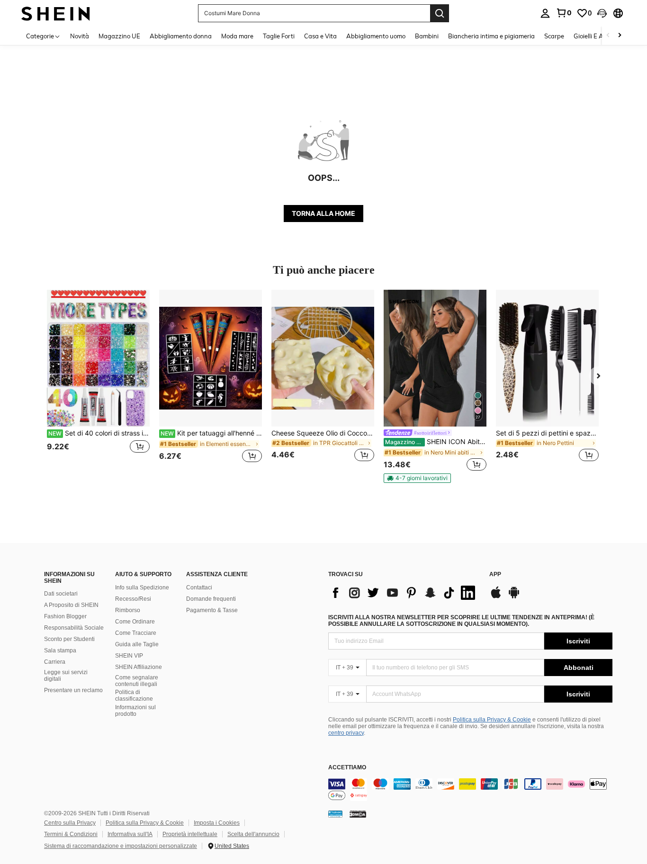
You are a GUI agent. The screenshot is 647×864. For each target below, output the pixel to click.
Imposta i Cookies (217, 822)
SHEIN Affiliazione (138, 667)
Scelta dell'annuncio (253, 834)
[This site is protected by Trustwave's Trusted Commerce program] (335, 814)
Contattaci (199, 587)
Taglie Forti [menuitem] (279, 36)
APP (495, 574)
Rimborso (127, 610)
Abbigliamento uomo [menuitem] (375, 36)
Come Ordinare (135, 621)
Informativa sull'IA (130, 834)
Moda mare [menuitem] (237, 36)
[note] (417, 478)
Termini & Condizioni (71, 834)
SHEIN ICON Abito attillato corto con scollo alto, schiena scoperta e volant (435, 441)
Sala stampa (60, 650)
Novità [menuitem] (79, 36)
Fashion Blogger (65, 616)
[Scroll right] (619, 36)
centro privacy (346, 733)
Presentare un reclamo (73, 690)
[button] (602, 13)
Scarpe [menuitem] (554, 36)
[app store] (496, 597)
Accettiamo (347, 768)
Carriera (54, 662)
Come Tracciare (135, 633)
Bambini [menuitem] (427, 36)
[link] (564, 12)
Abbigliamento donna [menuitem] (181, 36)
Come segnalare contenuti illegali (136, 680)
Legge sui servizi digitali (66, 675)
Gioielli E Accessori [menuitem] (599, 36)
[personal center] (545, 13)
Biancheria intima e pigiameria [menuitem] (491, 36)
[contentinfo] (470, 789)
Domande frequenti (211, 599)
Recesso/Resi (133, 599)
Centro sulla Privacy (70, 822)
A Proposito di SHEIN (71, 605)
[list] (404, 593)
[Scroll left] (608, 36)
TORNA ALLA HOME (323, 213)
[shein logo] (55, 13)
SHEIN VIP (129, 655)
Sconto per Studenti (69, 639)
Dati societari (61, 593)
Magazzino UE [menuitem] (119, 36)
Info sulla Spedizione (142, 587)
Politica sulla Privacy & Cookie (492, 719)
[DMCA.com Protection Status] (358, 814)
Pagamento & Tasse (212, 610)
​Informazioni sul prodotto (135, 710)
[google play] (514, 597)
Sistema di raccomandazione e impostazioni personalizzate (120, 846)
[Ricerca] (439, 13)
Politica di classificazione (134, 695)
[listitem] (98, 381)
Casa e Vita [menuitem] (320, 36)
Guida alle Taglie (137, 644)
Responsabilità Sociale (74, 627)
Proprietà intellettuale (189, 834)
